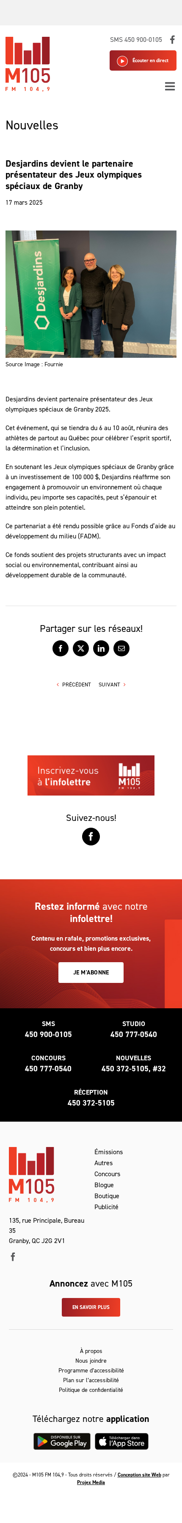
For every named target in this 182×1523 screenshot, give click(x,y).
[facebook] (13, 1257)
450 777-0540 (133, 1034)
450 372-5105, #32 (134, 1069)
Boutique (106, 1195)
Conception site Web (139, 1474)
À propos (91, 1351)
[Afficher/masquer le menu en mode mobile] (170, 86)
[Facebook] (91, 836)
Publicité (106, 1206)
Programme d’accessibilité (91, 1371)
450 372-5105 (91, 1103)
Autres (103, 1162)
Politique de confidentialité (91, 1390)
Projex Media (91, 1482)
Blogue (104, 1184)
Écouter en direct (150, 60)
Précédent (76, 684)
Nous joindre (91, 1361)
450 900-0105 (48, 1034)
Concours (107, 1173)
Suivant (109, 684)
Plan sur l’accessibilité (91, 1380)
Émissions (108, 1151)
